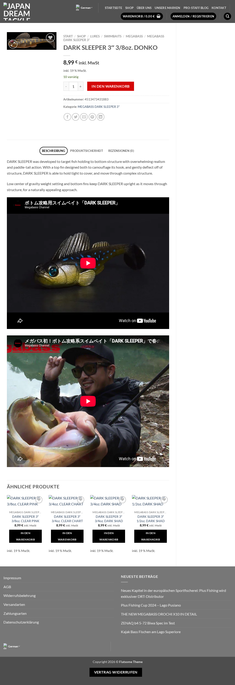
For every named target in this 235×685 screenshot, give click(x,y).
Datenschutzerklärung (21, 622)
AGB (7, 587)
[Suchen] (227, 16)
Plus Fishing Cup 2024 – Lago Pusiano (151, 605)
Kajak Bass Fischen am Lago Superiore (151, 631)
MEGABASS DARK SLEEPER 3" (99, 107)
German (86, 7)
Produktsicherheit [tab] (86, 151)
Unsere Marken (167, 8)
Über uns (144, 8)
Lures (95, 36)
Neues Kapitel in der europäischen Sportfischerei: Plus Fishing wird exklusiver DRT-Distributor (173, 593)
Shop (129, 8)
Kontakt (219, 8)
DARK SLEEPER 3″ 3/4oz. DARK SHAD (109, 519)
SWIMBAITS (112, 36)
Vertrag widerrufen (115, 672)
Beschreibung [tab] (53, 151)
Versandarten (14, 604)
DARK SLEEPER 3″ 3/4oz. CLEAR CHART (67, 519)
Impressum (12, 578)
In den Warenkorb (110, 86)
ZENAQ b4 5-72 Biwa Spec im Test (148, 623)
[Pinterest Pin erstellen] (92, 117)
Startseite (113, 8)
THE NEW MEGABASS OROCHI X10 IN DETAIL (159, 614)
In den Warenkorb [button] (25, 536)
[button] (142, 16)
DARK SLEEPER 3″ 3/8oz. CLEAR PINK (25, 519)
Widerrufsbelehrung (19, 595)
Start (68, 36)
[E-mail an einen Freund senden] (84, 117)
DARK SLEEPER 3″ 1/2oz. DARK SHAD (151, 519)
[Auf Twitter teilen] (75, 117)
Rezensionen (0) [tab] (121, 151)
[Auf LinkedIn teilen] (100, 117)
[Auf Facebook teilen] (67, 117)
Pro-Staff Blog (196, 8)
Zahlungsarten (15, 613)
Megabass (134, 36)
